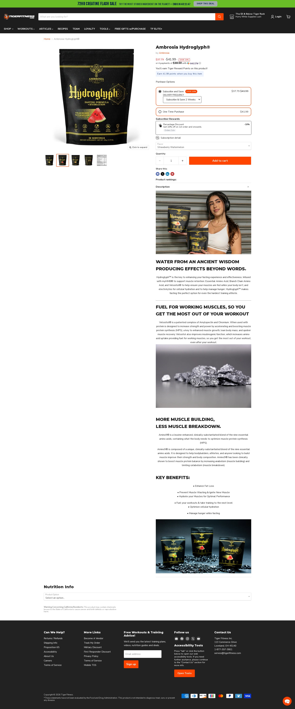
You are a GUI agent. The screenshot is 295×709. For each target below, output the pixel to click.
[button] (203, 63)
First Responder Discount (97, 651)
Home (47, 39)
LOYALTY (89, 29)
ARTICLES (45, 29)
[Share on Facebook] (157, 174)
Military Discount (93, 647)
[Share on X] (162, 174)
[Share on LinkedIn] (167, 174)
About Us (49, 656)
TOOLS (104, 29)
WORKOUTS (25, 29)
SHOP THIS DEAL (205, 3)
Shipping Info (50, 642)
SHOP (8, 29)
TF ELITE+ (156, 29)
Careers (48, 660)
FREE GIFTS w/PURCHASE (130, 29)
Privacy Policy (91, 656)
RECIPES (63, 29)
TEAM (76, 29)
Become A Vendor (93, 638)
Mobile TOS (90, 665)
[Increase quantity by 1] (183, 161)
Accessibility (50, 651)
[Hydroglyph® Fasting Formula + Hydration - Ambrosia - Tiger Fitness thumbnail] (49, 160)
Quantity (160, 154)
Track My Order (92, 642)
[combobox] (126, 16)
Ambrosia (164, 53)
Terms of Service (53, 665)
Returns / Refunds (53, 638)
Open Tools (184, 673)
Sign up (131, 664)
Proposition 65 (51, 647)
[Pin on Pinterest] (172, 174)
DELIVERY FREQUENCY (173, 95)
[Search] (219, 16)
